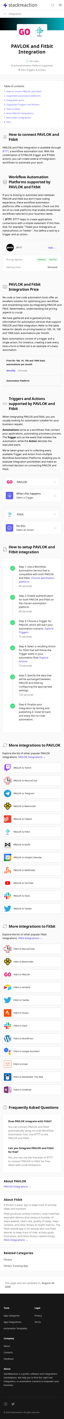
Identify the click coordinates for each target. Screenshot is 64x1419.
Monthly (10, 370)
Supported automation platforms (23, 95)
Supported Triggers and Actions (23, 104)
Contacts (8, 1352)
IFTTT (5, 151)
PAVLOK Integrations (32, 757)
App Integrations (12, 1321)
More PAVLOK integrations (20, 113)
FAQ (8, 122)
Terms (37, 1321)
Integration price (15, 100)
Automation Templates (15, 1328)
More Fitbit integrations (18, 117)
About (7, 1346)
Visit (52, 247)
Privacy (38, 1315)
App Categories (12, 1315)
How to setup (13, 108)
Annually (22, 370)
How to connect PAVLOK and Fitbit (23, 91)
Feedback (9, 1358)
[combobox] (36, 482)
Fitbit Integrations (30, 938)
